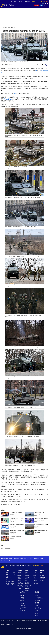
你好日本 (22, 595)
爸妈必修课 (35, 580)
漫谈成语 (34, 578)
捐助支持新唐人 (36, 565)
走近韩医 (42, 580)
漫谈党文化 (37, 611)
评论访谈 (27, 570)
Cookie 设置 (24, 633)
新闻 (8, 570)
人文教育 (35, 570)
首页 (1, 27)
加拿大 (10, 558)
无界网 (2, 624)
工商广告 (36, 615)
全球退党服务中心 (32, 623)
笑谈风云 (34, 573)
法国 (25, 558)
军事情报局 (27, 582)
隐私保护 (18, 620)
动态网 (43, 623)
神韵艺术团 (9, 623)
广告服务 (34, 620)
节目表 (24, 565)
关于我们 (8, 620)
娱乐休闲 (22, 592)
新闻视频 (19, 570)
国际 (9, 27)
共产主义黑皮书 (38, 608)
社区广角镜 (19, 585)
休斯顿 (21, 558)
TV (41, 5)
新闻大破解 (27, 580)
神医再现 (42, 578)
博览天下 (8, 583)
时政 (12, 27)
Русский (8, 560)
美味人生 (22, 600)
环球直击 (19, 573)
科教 (10, 577)
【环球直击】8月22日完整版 (16, 536)
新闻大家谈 (27, 572)
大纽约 (6, 558)
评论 (7, 576)
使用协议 (24, 620)
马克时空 (27, 586)
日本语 (12, 560)
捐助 (41, 1)
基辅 (36, 70)
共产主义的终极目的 (39, 598)
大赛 (12, 1)
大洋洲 (17, 558)
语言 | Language (27, 1)
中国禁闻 (19, 575)
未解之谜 (34, 572)
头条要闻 (8, 579)
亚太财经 (19, 588)
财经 (10, 576)
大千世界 (22, 603)
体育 (14, 574)
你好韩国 (22, 597)
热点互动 (27, 573)
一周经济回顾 (20, 583)
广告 (37, 1)
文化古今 (34, 582)
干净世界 (20, 623)
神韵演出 (8, 584)
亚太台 (31, 558)
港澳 (10, 572)
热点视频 (12, 579)
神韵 (8, 1)
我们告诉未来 (37, 594)
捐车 (44, 1)
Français (3, 560)
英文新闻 (33, 1)
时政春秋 (27, 577)
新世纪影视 (8, 624)
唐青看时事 (27, 583)
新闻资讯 (5, 27)
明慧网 (39, 623)
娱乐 (14, 572)
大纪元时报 (15, 623)
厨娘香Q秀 (22, 605)
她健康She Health (43, 573)
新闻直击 (19, 578)
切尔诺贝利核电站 (7, 99)
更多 (12, 624)
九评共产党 (37, 602)
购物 (47, 1)
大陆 (7, 577)
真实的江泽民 (37, 603)
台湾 (10, 574)
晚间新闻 (19, 577)
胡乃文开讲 (42, 575)
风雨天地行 (37, 607)
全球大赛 (12, 584)
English (41, 558)
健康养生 (42, 570)
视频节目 (18, 565)
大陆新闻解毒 (27, 588)
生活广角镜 (22, 594)
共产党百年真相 (38, 597)
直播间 (29, 565)
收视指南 (13, 620)
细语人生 (27, 590)
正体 (20, 1)
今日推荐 (12, 581)
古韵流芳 (34, 575)
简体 (22, 1)
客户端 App (44, 620)
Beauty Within (23, 602)
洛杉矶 (14, 558)
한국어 (16, 560)
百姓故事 (36, 610)
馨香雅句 (34, 577)
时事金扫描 (27, 575)
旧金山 (28, 558)
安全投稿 (29, 620)
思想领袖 (27, 578)
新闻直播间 (37, 5)
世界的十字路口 (28, 585)
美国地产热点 (35, 583)
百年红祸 (36, 605)
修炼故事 (36, 613)
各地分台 (15, 1)
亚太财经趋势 (20, 586)
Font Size (43, 65)
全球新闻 (19, 572)
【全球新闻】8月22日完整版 (16, 512)
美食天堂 (22, 598)
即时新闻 (8, 581)
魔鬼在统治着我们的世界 (40, 600)
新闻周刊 (19, 580)
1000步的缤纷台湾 (23, 608)
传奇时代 (36, 595)
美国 (7, 574)
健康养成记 (42, 577)
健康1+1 (41, 572)
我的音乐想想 (23, 610)
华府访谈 (19, 582)
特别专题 (37, 592)
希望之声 (25, 623)
